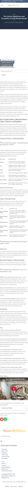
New (14, 14)
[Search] (26, 5)
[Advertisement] (14, 45)
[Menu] (2, 5)
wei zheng (21, 22)
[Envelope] (2, 419)
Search (3, 75)
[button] (25, 408)
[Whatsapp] (5, 419)
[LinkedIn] (14, 441)
